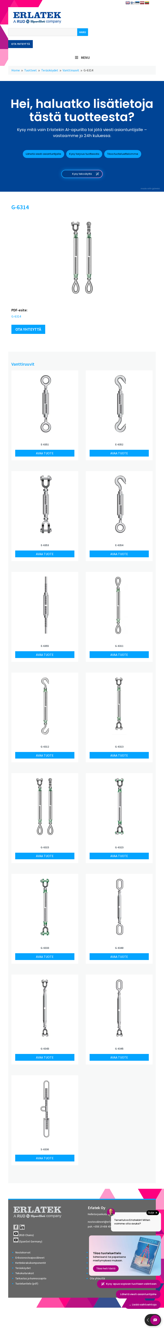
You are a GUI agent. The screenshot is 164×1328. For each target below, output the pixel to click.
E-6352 (119, 444)
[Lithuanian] (147, 3)
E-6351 (45, 444)
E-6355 (45, 646)
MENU (85, 57)
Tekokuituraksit (24, 1273)
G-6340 (119, 948)
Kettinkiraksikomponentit (30, 1263)
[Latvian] (142, 3)
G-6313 (119, 746)
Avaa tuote (45, 453)
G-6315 (45, 847)
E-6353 (45, 545)
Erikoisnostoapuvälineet (29, 1257)
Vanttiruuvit (22, 364)
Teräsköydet (23, 1268)
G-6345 (119, 1048)
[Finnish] (132, 3)
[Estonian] (137, 3)
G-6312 (45, 746)
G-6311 (119, 646)
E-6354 (119, 545)
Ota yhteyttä (20, 44)
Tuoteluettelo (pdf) (26, 1283)
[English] (128, 3)
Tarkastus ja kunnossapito (30, 1278)
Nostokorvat (22, 1252)
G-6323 (119, 847)
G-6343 (45, 1048)
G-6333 (45, 948)
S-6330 (45, 1149)
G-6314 (16, 316)
